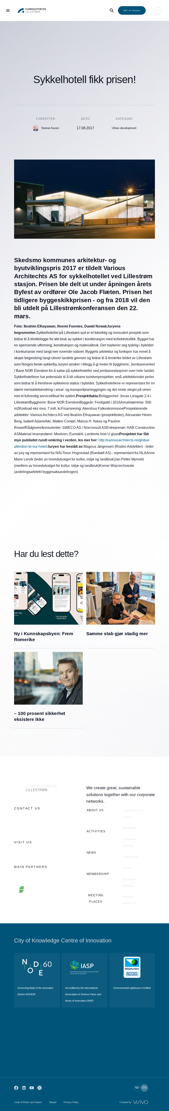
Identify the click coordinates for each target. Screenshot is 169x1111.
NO (151, 10)
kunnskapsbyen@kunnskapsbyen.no (39, 827)
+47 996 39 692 (25, 818)
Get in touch (131, 10)
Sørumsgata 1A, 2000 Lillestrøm (36, 852)
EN (158, 10)
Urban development (124, 128)
